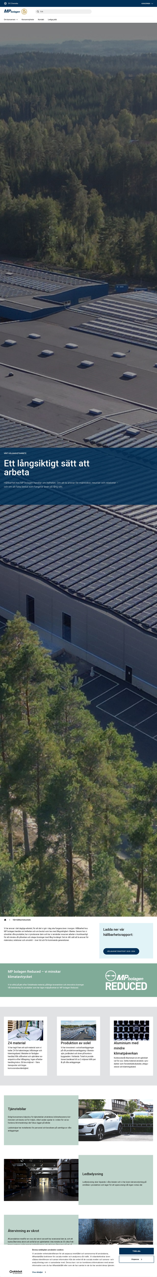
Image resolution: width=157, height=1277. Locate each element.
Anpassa (135, 1259)
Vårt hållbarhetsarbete (22, 920)
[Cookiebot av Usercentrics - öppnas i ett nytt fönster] (16, 1272)
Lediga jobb (52, 20)
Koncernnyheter (28, 20)
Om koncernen (9, 20)
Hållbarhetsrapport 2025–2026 (121, 951)
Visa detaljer (37, 1272)
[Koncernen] (5, 920)
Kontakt (41, 20)
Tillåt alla (136, 1251)
